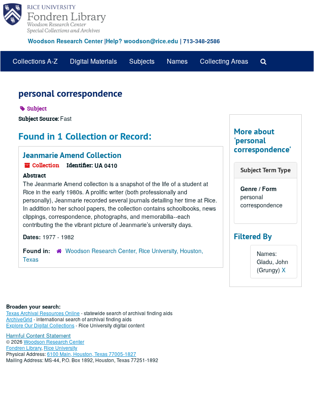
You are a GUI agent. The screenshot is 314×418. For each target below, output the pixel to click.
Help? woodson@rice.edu (142, 41)
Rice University (60, 347)
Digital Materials (93, 61)
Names (177, 61)
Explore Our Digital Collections (40, 325)
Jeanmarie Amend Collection (72, 155)
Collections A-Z (35, 61)
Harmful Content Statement (38, 335)
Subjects (142, 61)
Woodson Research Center (65, 41)
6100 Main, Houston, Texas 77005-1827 (91, 353)
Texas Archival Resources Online (43, 312)
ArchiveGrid (19, 319)
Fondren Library (23, 347)
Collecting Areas (224, 61)
